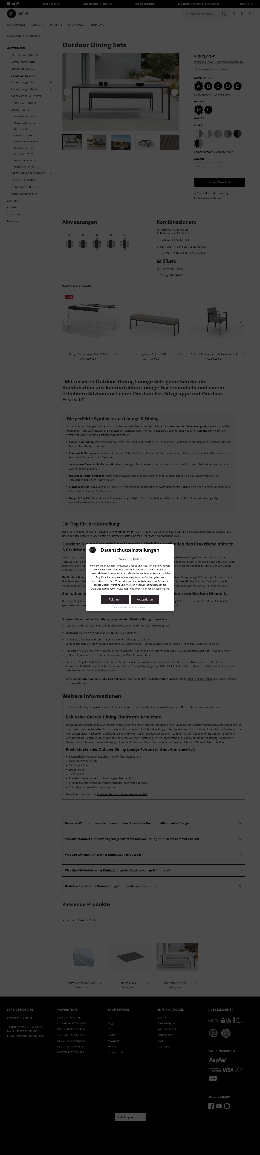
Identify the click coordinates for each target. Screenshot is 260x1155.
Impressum (140, 607)
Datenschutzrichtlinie (122, 607)
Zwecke (123, 559)
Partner (137, 559)
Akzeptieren (145, 599)
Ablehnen (115, 599)
